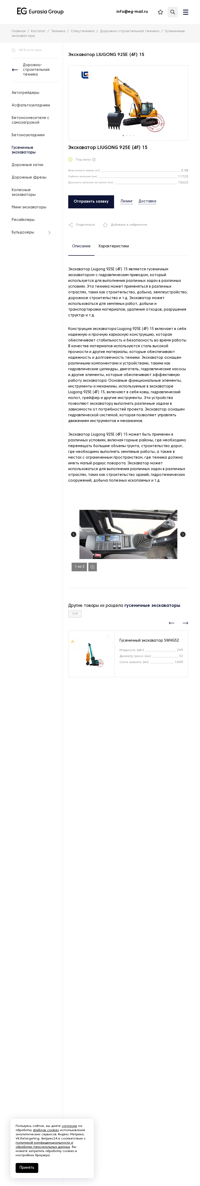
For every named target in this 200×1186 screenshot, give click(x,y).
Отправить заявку (91, 201)
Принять (27, 1168)
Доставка (147, 201)
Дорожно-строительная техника (36, 70)
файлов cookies (46, 1130)
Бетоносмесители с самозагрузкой (30, 120)
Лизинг (127, 201)
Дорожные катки (27, 165)
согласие (69, 1126)
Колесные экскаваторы (24, 193)
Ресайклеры (23, 220)
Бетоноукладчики (28, 135)
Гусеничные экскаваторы (24, 150)
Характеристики (113, 246)
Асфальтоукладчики (31, 105)
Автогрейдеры (25, 93)
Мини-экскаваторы (29, 207)
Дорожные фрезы (29, 177)
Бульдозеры (23, 232)
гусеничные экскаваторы (152, 606)
